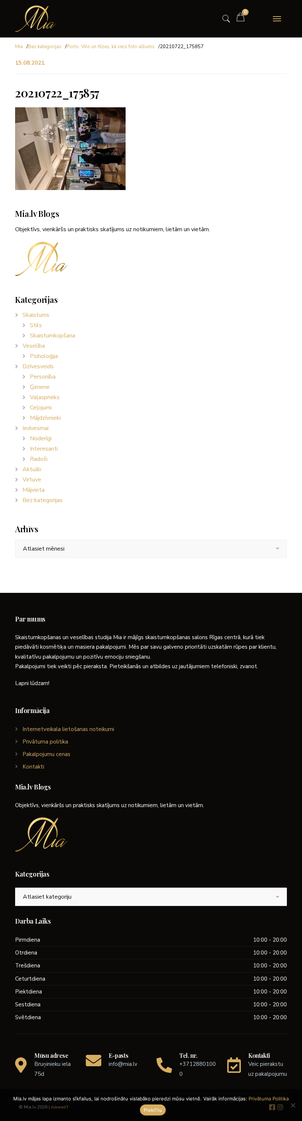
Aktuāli (31, 469)
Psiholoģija (44, 356)
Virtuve (31, 480)
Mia (19, 46)
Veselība (33, 346)
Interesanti (44, 449)
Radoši (39, 459)
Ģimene (40, 387)
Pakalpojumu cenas (46, 754)
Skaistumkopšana (52, 336)
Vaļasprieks (45, 397)
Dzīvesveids (38, 366)
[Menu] (277, 19)
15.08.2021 (30, 63)
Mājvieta (33, 490)
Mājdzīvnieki (45, 418)
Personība (43, 377)
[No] (292, 1105)
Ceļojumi (41, 408)
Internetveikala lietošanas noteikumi (68, 729)
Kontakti (33, 766)
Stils (36, 325)
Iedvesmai (35, 428)
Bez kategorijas (45, 46)
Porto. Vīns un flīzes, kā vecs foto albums (111, 46)
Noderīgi (41, 438)
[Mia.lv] (35, 19)
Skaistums (35, 315)
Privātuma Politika (269, 1099)
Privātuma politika (45, 741)
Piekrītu (153, 1110)
